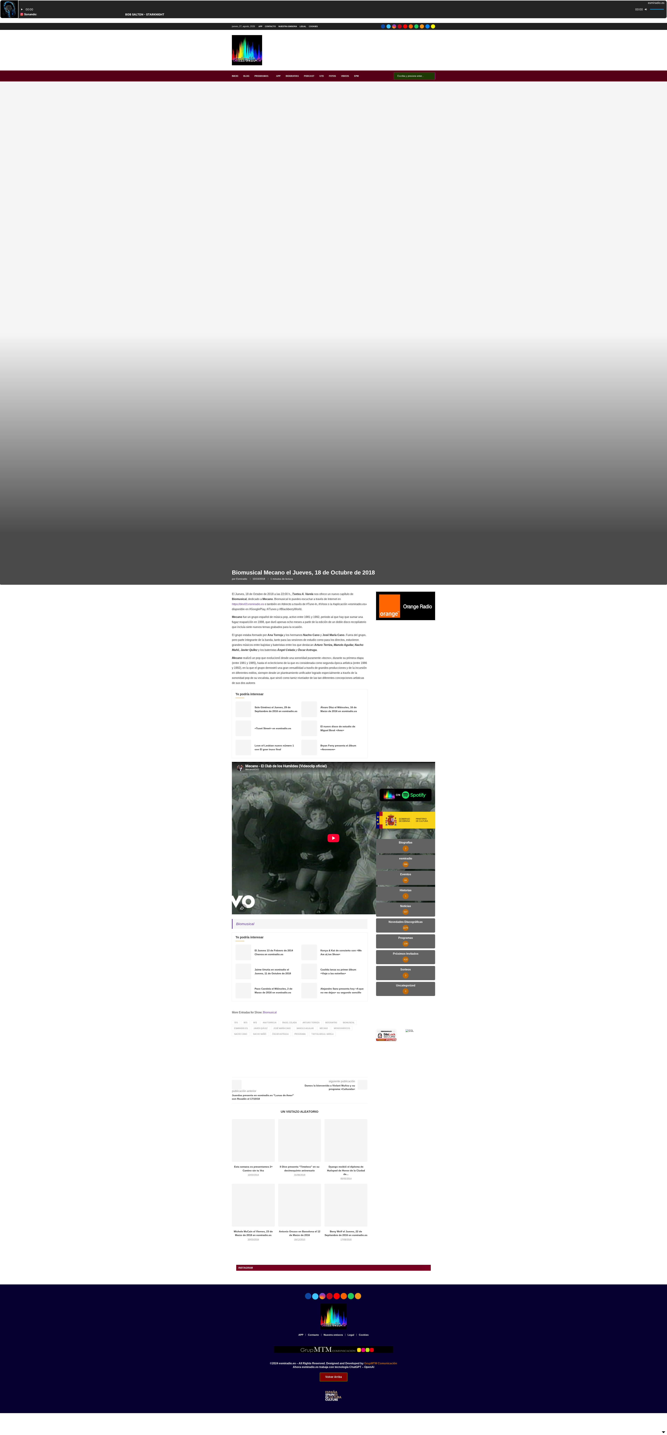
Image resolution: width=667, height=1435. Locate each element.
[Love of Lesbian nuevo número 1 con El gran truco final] (243, 747)
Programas (261, 76)
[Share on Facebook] (302, 1072)
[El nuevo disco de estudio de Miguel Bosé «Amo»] (309, 728)
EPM (356, 76)
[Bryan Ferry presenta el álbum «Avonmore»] (309, 747)
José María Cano (282, 1028)
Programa (300, 1034)
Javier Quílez (260, 1028)
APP (260, 26)
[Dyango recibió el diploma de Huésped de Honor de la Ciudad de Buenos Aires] (345, 1140)
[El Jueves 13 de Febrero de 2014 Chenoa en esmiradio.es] (243, 952)
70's (236, 1023)
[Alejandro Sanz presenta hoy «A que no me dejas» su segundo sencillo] (309, 990)
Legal (303, 26)
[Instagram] (394, 26)
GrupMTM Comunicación (380, 1363)
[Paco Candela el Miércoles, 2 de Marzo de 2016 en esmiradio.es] (243, 990)
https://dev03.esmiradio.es (248, 604)
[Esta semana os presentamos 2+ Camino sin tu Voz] (253, 1140)
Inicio (235, 76)
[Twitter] (388, 26)
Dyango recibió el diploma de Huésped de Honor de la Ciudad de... (346, 1170)
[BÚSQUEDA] (430, 76)
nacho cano (240, 1034)
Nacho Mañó (259, 1034)
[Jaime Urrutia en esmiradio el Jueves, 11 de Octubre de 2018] (243, 971)
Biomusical (245, 924)
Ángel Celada (289, 1023)
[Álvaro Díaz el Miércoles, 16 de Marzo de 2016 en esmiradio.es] (309, 709)
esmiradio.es (241, 1028)
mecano (324, 1028)
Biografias (292, 76)
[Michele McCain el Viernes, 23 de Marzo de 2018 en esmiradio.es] (253, 1205)
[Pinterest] (400, 26)
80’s (245, 1023)
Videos (345, 76)
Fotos (332, 76)
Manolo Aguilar (305, 1028)
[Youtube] (405, 26)
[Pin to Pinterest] (318, 1072)
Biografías (331, 1023)
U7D (321, 76)
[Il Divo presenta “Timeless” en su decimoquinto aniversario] (299, 1140)
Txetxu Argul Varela (322, 1034)
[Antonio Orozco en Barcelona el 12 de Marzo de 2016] (299, 1205)
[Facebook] (383, 26)
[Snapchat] (433, 26)
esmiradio (241, 578)
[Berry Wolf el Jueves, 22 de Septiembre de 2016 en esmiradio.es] (345, 1205)
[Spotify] (416, 26)
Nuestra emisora (287, 26)
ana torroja (269, 1023)
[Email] (427, 26)
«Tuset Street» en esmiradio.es (273, 728)
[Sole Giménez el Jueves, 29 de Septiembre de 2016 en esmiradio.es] (243, 709)
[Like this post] (294, 1072)
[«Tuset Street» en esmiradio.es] (243, 728)
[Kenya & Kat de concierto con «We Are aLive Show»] (309, 952)
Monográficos (342, 1028)
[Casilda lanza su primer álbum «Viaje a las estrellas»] (309, 971)
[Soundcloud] (411, 26)
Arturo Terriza (311, 1023)
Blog (246, 76)
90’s (255, 1023)
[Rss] (422, 26)
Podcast (309, 76)
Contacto (270, 26)
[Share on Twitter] (310, 1072)
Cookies (313, 26)
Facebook (382, 776)
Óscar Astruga (280, 1034)
